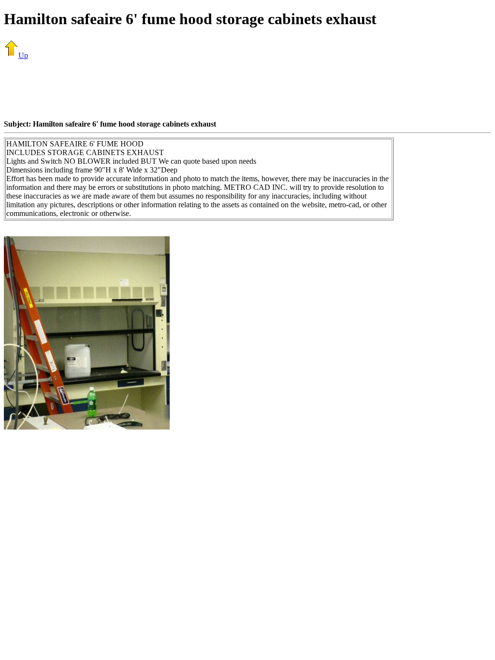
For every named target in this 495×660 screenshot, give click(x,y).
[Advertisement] (247, 89)
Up (23, 55)
